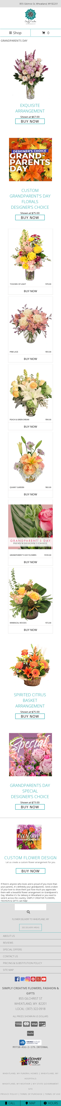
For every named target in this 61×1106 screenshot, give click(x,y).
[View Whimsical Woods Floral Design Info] (30, 594)
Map (31, 1103)
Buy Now (30, 121)
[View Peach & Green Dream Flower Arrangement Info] (30, 391)
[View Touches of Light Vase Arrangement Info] (30, 256)
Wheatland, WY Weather (16, 1083)
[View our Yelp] (38, 980)
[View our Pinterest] (33, 980)
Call (11, 1103)
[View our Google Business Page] (22, 980)
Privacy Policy (9, 1094)
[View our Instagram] (27, 980)
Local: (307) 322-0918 (30, 1009)
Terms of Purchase (31, 1094)
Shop (17, 32)
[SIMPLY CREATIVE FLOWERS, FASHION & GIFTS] (30, 25)
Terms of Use (52, 1094)
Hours (52, 1103)
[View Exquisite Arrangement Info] (30, 74)
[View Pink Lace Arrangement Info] (30, 323)
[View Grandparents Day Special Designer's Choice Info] (30, 754)
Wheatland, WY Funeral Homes (20, 1073)
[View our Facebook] (17, 980)
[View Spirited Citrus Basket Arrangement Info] (30, 663)
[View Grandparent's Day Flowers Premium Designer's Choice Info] (30, 527)
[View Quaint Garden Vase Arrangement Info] (30, 459)
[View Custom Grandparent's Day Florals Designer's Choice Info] (30, 159)
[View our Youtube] (43, 980)
